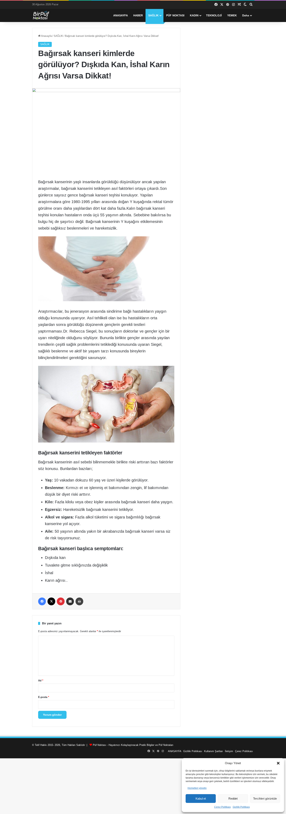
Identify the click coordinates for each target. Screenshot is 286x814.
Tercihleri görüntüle (265, 798)
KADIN (194, 15)
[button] (278, 763)
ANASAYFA (120, 15)
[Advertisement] (143, 785)
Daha (245, 15)
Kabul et (201, 798)
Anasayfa (46, 35)
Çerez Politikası (222, 807)
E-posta (43, 697)
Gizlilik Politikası (241, 807)
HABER (138, 15)
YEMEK (232, 15)
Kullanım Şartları (213, 751)
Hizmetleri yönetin (197, 788)
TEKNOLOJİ (214, 15)
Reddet (233, 798)
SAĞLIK (153, 15)
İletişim (229, 751)
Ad (40, 680)
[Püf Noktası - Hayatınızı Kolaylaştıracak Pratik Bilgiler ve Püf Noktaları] (43, 15)
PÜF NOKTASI (175, 15)
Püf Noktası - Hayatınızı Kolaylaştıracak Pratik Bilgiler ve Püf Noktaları (133, 745)
